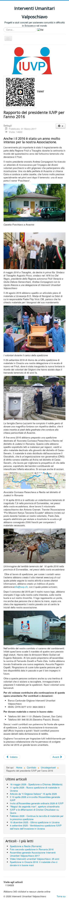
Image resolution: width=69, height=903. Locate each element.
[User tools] (60, 126)
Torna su (61, 896)
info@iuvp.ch (21, 586)
